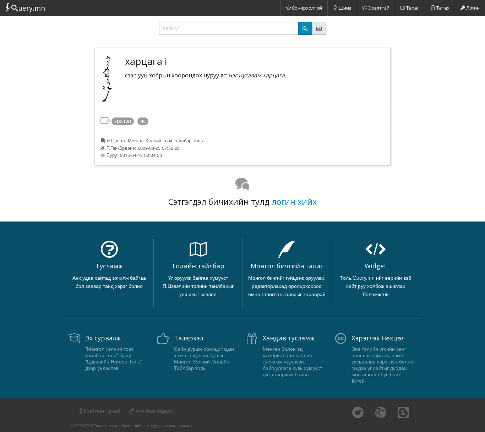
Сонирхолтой (306, 8)
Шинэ (345, 8)
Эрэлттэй (378, 8)
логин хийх (294, 201)
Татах (442, 8)
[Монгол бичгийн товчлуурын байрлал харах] (319, 28)
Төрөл (412, 8)
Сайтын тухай (102, 411)
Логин (472, 8)
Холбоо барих (153, 411)
